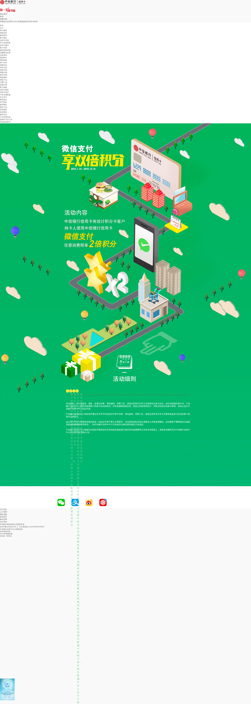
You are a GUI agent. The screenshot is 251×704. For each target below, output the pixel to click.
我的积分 (3, 58)
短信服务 (3, 112)
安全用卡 (3, 97)
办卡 (1, 28)
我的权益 (3, 60)
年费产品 (3, 82)
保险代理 (3, 85)
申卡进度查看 (5, 43)
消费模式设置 (5, 53)
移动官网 (3, 519)
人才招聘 (3, 512)
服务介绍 (3, 107)
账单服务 (3, 105)
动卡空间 (3, 522)
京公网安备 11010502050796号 (31, 527)
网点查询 (3, 14)
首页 (1, 25)
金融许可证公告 (6, 119)
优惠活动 (3, 65)
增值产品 (3, 80)
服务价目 (3, 115)
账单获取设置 (5, 50)
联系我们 (3, 517)
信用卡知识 (4, 92)
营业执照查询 (5, 122)
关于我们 (3, 509)
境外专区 (3, 68)
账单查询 (3, 35)
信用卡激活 (4, 45)
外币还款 (3, 102)
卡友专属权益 (5, 95)
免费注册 (3, 19)
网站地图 (3, 514)
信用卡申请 (4, 40)
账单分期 (3, 75)
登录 (1, 17)
